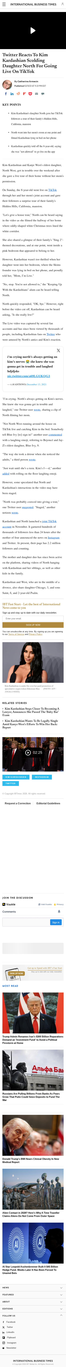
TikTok (52, 190)
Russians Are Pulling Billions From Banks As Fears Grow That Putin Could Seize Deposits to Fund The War (31, 1096)
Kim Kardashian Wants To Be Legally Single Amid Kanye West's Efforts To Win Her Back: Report (30, 724)
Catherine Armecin (28, 81)
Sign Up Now (16, 973)
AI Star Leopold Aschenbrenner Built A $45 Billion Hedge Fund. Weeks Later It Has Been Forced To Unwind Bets (30, 1269)
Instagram (53, 537)
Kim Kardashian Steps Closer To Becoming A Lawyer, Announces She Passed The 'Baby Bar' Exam (30, 712)
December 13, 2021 (37, 384)
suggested (27, 507)
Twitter (51, 334)
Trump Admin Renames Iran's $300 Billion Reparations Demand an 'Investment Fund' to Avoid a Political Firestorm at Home (32, 1039)
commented (55, 434)
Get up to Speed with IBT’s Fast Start (45, 968)
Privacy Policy (35, 634)
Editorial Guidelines (48, 803)
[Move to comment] (43, 94)
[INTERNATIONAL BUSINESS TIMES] (33, 5)
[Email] (36, 94)
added (5, 473)
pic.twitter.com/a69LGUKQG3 (28, 376)
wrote (37, 409)
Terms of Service (16, 634)
